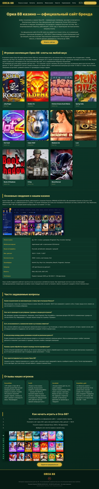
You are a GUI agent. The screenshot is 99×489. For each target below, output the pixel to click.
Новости (57, 3)
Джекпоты (40, 3)
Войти (81, 3)
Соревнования (66, 3)
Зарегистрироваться (90, 3)
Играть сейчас (49, 42)
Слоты (74, 3)
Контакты (32, 3)
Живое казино (49, 3)
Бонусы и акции (23, 3)
